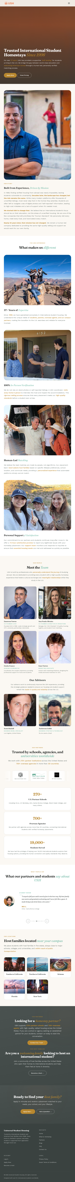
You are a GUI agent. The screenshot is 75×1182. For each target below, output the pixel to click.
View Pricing (24, 75)
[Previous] (28, 921)
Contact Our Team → (37, 1042)
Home (41, 1133)
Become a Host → (37, 1073)
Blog (40, 1143)
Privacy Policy (43, 1159)
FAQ (40, 1146)
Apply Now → (27, 1111)
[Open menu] (69, 3)
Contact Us (42, 1149)
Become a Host (9, 1165)
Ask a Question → (45, 1111)
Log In (6, 1159)
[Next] (47, 921)
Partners (42, 1140)
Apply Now (10, 75)
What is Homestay (45, 1137)
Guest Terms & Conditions (47, 1162)
